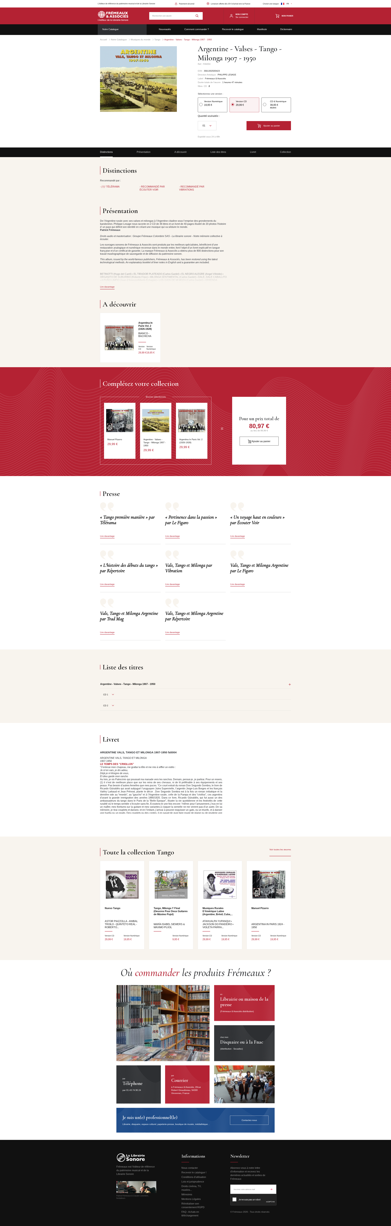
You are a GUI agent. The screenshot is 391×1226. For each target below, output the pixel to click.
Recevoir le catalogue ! (193, 1172)
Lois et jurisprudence (192, 1181)
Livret (253, 152)
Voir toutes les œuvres (280, 849)
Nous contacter (189, 1168)
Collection (285, 152)
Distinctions (106, 152)
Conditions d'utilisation (193, 1177)
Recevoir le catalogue (233, 29)
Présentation (143, 152)
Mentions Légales (191, 1199)
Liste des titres (218, 152)
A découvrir (180, 152)
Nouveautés (165, 29)
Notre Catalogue (110, 29)
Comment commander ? (196, 29)
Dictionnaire (286, 29)
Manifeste (262, 29)
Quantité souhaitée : (208, 116)
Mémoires (186, 1194)
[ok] (271, 1189)
